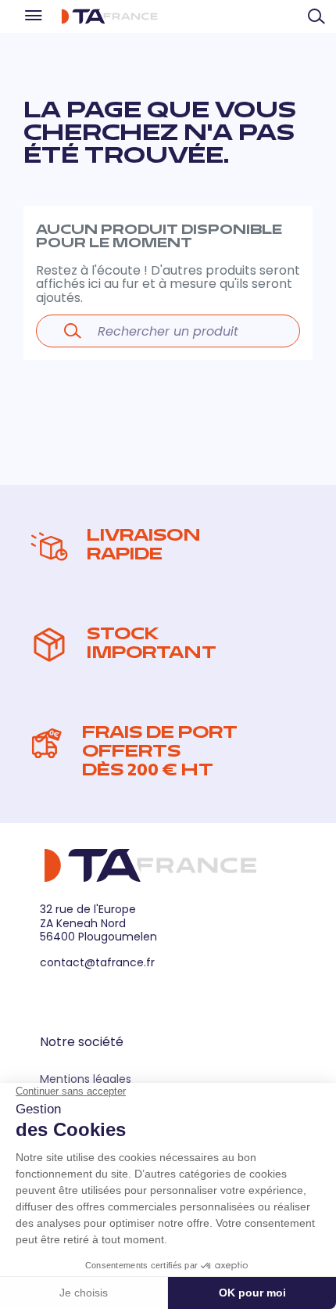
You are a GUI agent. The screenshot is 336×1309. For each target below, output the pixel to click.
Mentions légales (85, 1079)
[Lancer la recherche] (72, 331)
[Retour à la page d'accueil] (109, 16)
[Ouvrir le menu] (32, 16)
